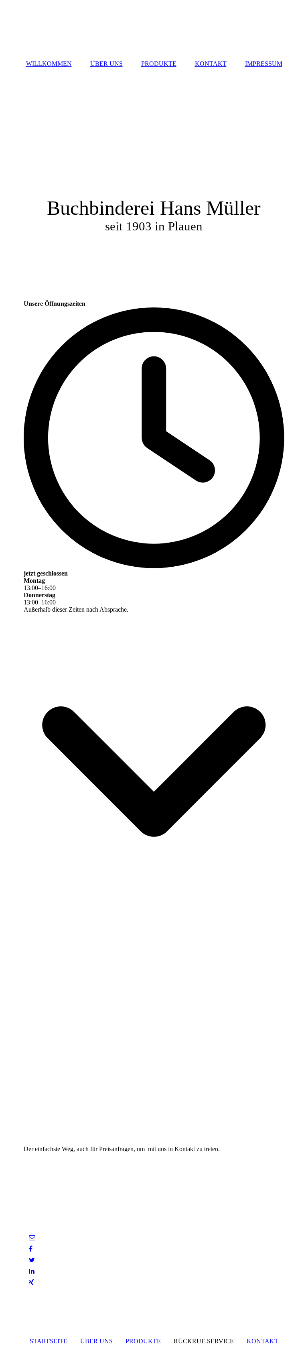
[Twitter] (31, 1260)
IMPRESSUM (263, 63)
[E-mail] (31, 1237)
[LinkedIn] (31, 1271)
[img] (154, 174)
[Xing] (31, 1282)
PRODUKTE (158, 63)
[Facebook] (30, 1248)
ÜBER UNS (106, 63)
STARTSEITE (48, 1341)
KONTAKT (211, 63)
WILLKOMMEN (49, 63)
